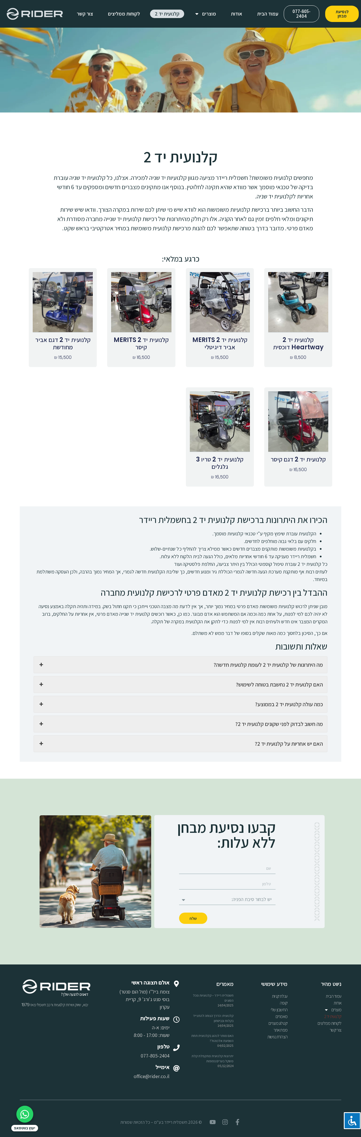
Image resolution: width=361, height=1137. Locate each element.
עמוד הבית (267, 13)
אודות (236, 13)
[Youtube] (213, 1122)
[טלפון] (176, 1048)
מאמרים (281, 1016)
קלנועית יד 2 (167, 13)
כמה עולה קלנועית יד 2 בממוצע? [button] (289, 704)
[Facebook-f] (237, 1122)
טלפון (163, 1046)
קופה (283, 1003)
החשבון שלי (279, 1010)
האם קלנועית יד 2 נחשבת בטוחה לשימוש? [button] (279, 684)
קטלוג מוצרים (277, 1023)
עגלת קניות (279, 996)
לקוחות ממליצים (124, 13)
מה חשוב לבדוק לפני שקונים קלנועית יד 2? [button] (279, 724)
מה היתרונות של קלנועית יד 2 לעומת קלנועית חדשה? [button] (268, 664)
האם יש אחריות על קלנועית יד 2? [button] (289, 743)
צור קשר (85, 13)
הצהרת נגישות (277, 1037)
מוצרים (209, 13)
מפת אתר (280, 1030)
